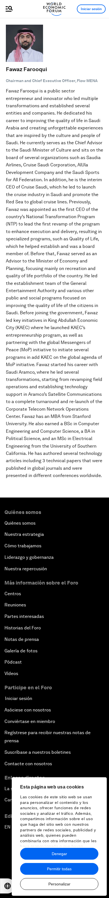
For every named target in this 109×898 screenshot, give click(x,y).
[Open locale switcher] (7, 886)
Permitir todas (59, 869)
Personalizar (59, 884)
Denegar (59, 854)
